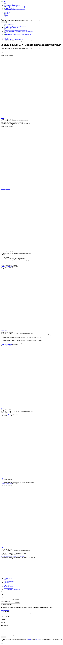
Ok (2, 643)
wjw (2, 478)
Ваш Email (3, 619)
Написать (3, 636)
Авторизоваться (5, 610)
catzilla (2, 118)
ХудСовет (6, 582)
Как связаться (7, 583)
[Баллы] (31, 575)
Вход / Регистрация (9, 581)
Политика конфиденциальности (12, 589)
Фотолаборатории (19, 3)
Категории (3, 22)
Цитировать (9, 124)
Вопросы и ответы (20, 9)
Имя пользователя (5, 616)
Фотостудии (16, 5)
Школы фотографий (20, 7)
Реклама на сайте (8, 586)
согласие (37, 639)
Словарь (11, 8)
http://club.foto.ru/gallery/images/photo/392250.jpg (13, 556)
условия (29, 639)
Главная (6, 36)
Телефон (3, 622)
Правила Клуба (8, 578)
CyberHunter (4, 330)
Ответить (3, 124)
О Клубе (6, 579)
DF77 (2, 548)
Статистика (7, 585)
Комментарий (4, 625)
